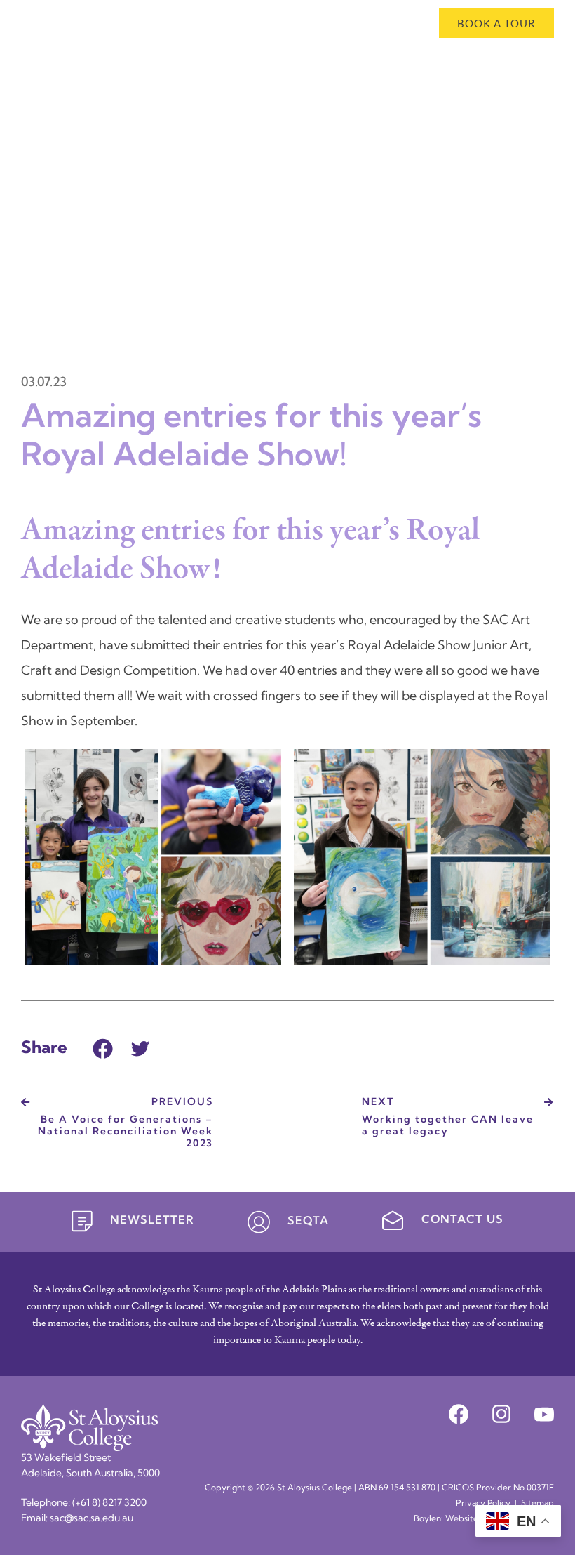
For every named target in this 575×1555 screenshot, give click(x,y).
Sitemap (537, 1504)
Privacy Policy (483, 1504)
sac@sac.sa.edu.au (91, 1519)
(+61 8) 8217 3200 (109, 1503)
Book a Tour (496, 23)
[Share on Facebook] (103, 1047)
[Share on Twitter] (140, 1047)
